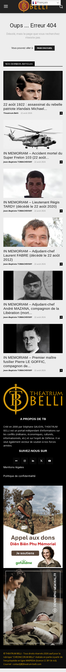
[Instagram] (24, 461)
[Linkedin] (33, 461)
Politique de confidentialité (19, 476)
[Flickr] (16, 461)
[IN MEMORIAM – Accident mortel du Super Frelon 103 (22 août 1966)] (33, 134)
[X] (41, 461)
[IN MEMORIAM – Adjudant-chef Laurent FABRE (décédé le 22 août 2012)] (33, 232)
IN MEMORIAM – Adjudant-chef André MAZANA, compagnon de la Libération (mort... (31, 308)
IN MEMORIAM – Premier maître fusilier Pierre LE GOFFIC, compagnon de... (29, 361)
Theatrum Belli (10, 113)
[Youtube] (49, 461)
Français (42, 2)
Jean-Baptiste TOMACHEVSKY (17, 162)
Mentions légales (13, 467)
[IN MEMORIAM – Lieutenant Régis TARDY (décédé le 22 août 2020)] (33, 183)
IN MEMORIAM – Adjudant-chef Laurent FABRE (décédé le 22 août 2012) (31, 255)
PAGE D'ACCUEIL (44, 48)
